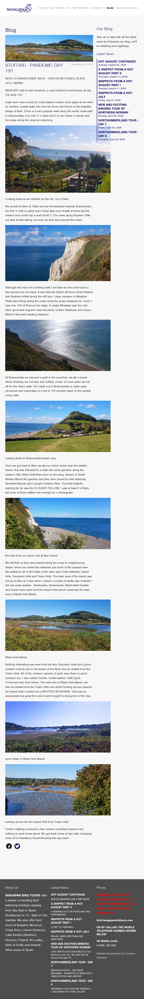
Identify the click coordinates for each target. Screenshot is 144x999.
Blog (110, 7)
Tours (43, 7)
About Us (11, 888)
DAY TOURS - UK (59, 7)
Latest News (105, 54)
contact (97, 7)
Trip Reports (80, 7)
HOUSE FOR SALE (127, 7)
